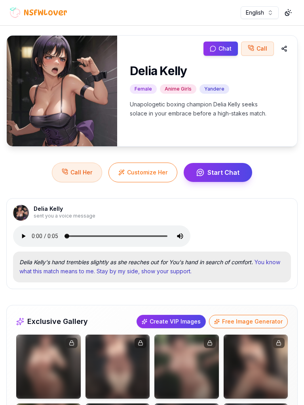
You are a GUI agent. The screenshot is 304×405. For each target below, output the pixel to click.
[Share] (284, 49)
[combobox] (260, 12)
